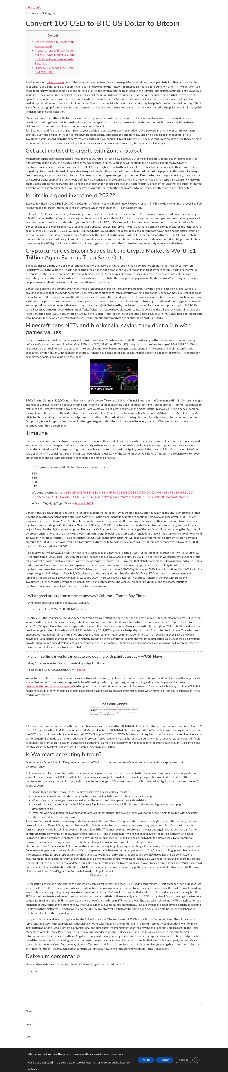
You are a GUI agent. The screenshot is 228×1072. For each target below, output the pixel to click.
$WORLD (52, 497)
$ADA (147, 492)
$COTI (139, 492)
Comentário (34, 971)
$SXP (142, 497)
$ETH (82, 492)
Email (30, 1023)
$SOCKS (75, 497)
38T (181, 492)
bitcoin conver (55, 82)
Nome (30, 1010)
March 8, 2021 (84, 503)
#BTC (67, 492)
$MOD (116, 492)
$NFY (35, 497)
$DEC (150, 497)
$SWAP (107, 492)
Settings (183, 1059)
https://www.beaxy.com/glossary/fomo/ (50, 686)
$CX (61, 497)
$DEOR (166, 492)
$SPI (124, 492)
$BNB (90, 492)
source (81, 609)
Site (28, 1036)
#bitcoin (107, 497)
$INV (42, 497)
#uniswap (119, 497)
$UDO (189, 492)
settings (32, 1069)
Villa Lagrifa (33, 7)
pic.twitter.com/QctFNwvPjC (171, 497)
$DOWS (156, 492)
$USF (175, 492)
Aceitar (146, 1059)
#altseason (132, 497)
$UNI (98, 492)
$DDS (35, 467)
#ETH (75, 492)
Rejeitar (165, 1059)
